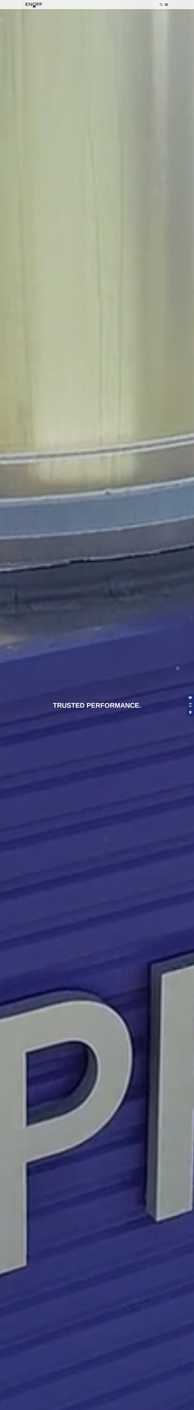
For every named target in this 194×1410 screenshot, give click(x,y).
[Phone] (190, 705)
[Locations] (190, 712)
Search (161, 4)
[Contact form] (190, 697)
